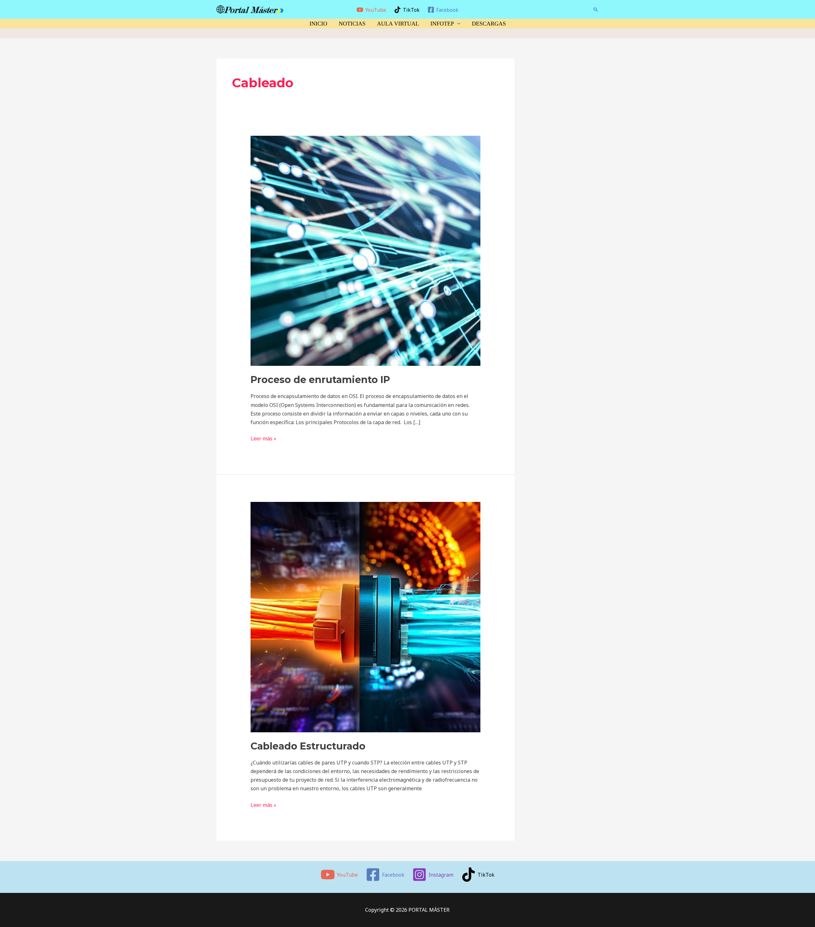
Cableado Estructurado (308, 746)
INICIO (318, 23)
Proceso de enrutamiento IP (320, 380)
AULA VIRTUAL (398, 23)
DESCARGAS (489, 23)
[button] (596, 9)
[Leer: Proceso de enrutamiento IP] (366, 250)
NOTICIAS (352, 23)
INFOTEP (442, 23)
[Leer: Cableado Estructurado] (366, 616)
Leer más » (263, 438)
